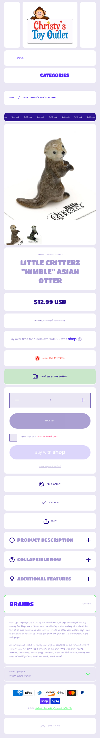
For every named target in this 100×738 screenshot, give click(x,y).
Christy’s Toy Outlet (44, 708)
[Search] (9, 58)
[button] (50, 521)
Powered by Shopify (63, 708)
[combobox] (50, 58)
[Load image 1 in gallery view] (13, 234)
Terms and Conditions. (47, 436)
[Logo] (50, 25)
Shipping (38, 320)
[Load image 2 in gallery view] (32, 235)
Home (11, 97)
